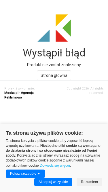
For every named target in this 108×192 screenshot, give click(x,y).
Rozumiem (89, 182)
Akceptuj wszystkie (53, 182)
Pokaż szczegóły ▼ (25, 174)
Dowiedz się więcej (55, 166)
